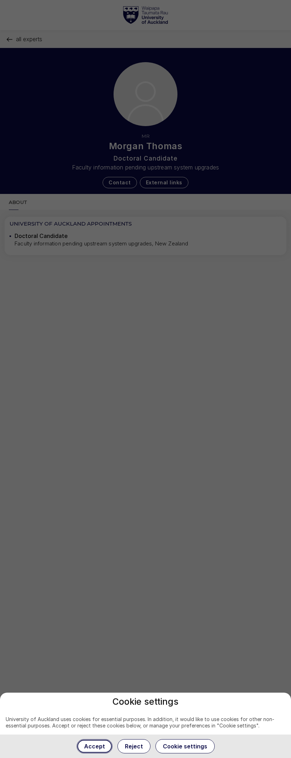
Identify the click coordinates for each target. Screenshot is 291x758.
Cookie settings (185, 746)
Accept (94, 746)
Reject (134, 746)
